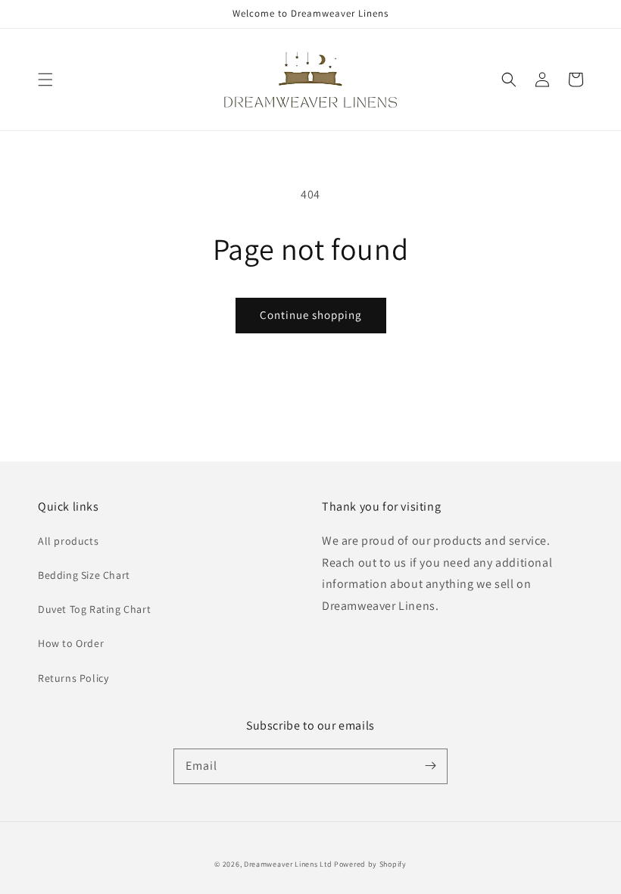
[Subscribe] (430, 766)
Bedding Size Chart (84, 575)
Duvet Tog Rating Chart (94, 609)
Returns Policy (73, 678)
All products (68, 541)
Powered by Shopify (370, 864)
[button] (45, 79)
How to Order (71, 643)
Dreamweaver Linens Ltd (288, 864)
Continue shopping (311, 315)
